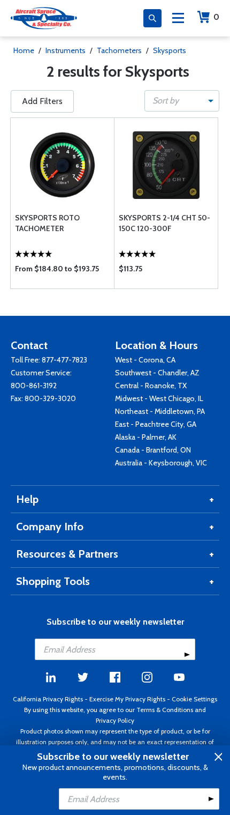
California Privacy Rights (48, 699)
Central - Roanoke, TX (151, 385)
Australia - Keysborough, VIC (161, 463)
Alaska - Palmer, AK (146, 437)
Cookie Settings (194, 699)
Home (23, 50)
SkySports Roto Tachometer (47, 223)
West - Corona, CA (145, 360)
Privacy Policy (115, 720)
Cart (216, 17)
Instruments (65, 50)
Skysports (169, 50)
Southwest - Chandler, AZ (157, 372)
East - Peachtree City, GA (155, 424)
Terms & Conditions (164, 710)
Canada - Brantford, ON (153, 450)
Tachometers (119, 50)
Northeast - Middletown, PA (160, 411)
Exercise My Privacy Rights (127, 699)
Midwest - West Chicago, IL (159, 398)
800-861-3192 (34, 385)
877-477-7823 (64, 360)
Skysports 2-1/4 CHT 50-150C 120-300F (164, 223)
